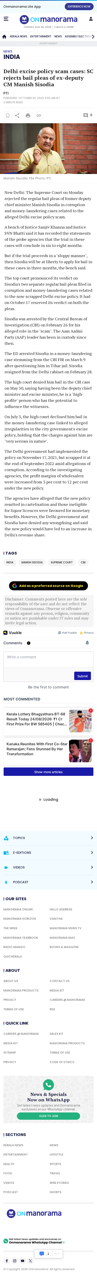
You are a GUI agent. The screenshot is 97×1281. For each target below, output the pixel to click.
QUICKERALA (12, 956)
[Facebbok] (6, 1260)
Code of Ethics (62, 1062)
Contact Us (59, 981)
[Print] (28, 115)
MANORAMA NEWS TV (65, 928)
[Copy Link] (39, 115)
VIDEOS (8, 1183)
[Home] (4, 36)
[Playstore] (18, 1228)
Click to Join (48, 1116)
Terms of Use (13, 1009)
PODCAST (10, 1192)
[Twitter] (30, 1260)
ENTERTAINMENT (40, 36)
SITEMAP (9, 1052)
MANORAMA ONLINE (18, 909)
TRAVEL (55, 1173)
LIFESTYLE (56, 1154)
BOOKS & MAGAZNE (64, 947)
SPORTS (55, 1164)
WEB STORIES (59, 1183)
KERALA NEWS (18, 36)
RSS (52, 1009)
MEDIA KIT (57, 990)
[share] (17, 115)
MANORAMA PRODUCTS (20, 990)
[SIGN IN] (91, 19)
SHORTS (55, 1192)
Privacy (9, 1000)
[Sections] (6, 19)
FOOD (7, 1173)
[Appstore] (49, 1228)
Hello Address (61, 909)
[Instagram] (14, 1260)
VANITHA (56, 919)
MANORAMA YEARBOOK (20, 938)
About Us (10, 981)
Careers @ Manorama (67, 1000)
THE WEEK (10, 928)
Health (8, 1164)
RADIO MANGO (14, 947)
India (11, 57)
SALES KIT (56, 1034)
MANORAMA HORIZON (19, 919)
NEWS (58, 36)
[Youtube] (22, 1260)
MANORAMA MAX (62, 938)
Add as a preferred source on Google (51, 586)
